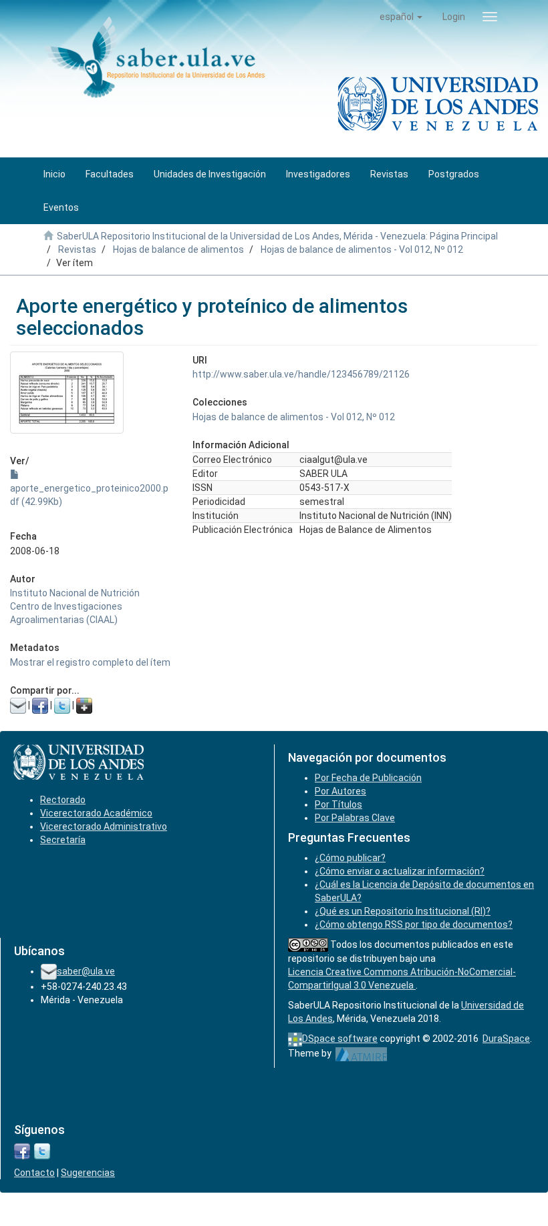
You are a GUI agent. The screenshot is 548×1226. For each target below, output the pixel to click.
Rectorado (63, 799)
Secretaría (63, 839)
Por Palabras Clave (355, 817)
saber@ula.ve (86, 971)
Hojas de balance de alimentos (178, 249)
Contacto (34, 1172)
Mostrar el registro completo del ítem (90, 662)
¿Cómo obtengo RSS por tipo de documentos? (414, 924)
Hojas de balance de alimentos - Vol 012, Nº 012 (362, 249)
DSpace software (340, 1038)
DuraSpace (506, 1038)
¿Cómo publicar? (350, 857)
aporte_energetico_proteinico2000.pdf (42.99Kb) (89, 495)
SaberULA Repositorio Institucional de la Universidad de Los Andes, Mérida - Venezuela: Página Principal (277, 236)
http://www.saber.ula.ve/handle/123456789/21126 (301, 374)
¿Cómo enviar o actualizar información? (400, 871)
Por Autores (340, 791)
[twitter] (42, 1150)
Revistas (77, 249)
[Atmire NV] (361, 1053)
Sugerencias (88, 1172)
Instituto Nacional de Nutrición (75, 593)
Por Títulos (338, 804)
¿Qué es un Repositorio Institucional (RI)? (403, 911)
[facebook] (22, 1150)
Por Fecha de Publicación (368, 777)
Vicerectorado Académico (96, 813)
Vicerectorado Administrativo (103, 826)
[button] (401, 16)
